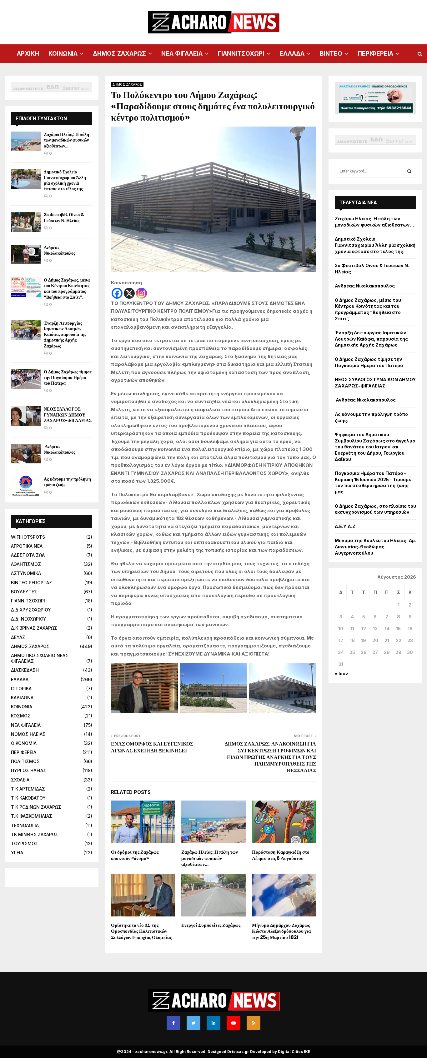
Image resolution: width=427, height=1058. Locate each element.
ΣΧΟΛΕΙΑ (20, 779)
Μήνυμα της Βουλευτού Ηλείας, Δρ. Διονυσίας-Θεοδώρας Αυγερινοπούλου (375, 546)
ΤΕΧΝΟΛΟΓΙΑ (25, 825)
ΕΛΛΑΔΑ (291, 53)
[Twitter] (193, 1023)
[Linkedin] (213, 1023)
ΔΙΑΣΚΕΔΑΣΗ (25, 670)
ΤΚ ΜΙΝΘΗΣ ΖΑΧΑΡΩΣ (34, 834)
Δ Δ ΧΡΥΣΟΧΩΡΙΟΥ (31, 609)
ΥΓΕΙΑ (17, 852)
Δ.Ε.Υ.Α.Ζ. (346, 526)
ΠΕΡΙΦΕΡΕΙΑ (375, 53)
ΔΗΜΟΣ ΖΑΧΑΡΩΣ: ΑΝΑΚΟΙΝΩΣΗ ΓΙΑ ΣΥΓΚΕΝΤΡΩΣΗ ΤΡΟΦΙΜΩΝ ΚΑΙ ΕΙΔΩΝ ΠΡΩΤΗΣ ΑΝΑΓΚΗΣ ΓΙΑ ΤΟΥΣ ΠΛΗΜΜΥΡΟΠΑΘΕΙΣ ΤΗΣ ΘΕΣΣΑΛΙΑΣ (270, 757)
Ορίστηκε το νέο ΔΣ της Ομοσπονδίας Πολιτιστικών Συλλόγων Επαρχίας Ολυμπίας (141, 931)
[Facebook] (117, 293)
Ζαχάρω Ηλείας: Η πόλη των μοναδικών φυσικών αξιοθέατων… (209, 858)
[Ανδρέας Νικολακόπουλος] (26, 254)
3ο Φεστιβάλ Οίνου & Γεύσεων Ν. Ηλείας (64, 217)
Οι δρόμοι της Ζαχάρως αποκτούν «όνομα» (134, 855)
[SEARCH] (409, 171)
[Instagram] (141, 293)
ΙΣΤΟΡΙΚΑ (21, 688)
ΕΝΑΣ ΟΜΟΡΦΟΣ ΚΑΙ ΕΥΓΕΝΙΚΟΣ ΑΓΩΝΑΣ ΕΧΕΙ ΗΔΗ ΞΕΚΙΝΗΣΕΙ (152, 747)
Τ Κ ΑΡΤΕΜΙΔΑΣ (28, 788)
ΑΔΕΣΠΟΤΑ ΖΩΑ (28, 555)
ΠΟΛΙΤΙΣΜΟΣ (25, 761)
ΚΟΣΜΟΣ (21, 715)
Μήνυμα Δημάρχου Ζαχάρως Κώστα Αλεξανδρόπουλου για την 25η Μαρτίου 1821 (281, 931)
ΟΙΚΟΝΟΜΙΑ (24, 743)
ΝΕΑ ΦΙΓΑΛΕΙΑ (182, 53)
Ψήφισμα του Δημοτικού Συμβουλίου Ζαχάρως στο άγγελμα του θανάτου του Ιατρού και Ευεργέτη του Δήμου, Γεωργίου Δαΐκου (375, 447)
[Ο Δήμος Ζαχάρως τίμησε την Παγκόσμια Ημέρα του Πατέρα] (26, 379)
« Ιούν (341, 673)
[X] (129, 293)
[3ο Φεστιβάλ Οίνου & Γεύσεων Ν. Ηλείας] (26, 222)
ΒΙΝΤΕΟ (331, 53)
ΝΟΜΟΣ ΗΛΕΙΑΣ (28, 734)
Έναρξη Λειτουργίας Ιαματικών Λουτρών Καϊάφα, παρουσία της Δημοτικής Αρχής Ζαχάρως (65, 334)
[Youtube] (233, 1023)
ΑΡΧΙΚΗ (28, 53)
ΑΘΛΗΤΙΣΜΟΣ (26, 564)
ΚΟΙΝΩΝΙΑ (63, 53)
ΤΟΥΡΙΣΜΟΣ (24, 843)
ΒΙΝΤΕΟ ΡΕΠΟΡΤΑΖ (31, 582)
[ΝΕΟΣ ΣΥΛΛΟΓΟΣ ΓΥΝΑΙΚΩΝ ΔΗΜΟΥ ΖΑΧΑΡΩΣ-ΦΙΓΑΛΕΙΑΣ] (26, 416)
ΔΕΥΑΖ (18, 637)
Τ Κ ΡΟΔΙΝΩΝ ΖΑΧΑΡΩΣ (36, 807)
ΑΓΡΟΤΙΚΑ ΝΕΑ (27, 546)
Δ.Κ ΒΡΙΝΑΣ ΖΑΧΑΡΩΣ (34, 628)
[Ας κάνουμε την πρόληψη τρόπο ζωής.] (26, 486)
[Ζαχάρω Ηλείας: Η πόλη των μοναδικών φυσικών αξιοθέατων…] (26, 141)
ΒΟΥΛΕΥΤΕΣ (24, 591)
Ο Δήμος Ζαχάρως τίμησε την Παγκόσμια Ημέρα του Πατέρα (68, 377)
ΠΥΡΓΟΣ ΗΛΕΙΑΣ (28, 770)
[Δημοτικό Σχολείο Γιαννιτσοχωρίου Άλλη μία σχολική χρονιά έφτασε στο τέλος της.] (26, 179)
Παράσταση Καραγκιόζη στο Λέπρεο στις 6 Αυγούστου (280, 855)
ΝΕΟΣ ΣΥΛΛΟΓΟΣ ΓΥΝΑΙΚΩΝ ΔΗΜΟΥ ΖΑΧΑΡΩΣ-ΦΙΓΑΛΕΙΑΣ (68, 414)
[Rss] (253, 1023)
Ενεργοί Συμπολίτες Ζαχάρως (210, 925)
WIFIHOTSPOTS (28, 537)
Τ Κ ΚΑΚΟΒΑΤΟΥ (28, 798)
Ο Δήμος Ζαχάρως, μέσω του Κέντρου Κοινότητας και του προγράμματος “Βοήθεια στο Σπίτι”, (67, 288)
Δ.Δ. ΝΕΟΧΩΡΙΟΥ (28, 618)
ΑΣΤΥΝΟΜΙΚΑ (26, 573)
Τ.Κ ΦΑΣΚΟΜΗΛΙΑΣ (31, 816)
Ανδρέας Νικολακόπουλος (60, 250)
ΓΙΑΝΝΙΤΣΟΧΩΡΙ (241, 53)
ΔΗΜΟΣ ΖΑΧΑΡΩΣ (119, 53)
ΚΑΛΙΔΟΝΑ (22, 697)
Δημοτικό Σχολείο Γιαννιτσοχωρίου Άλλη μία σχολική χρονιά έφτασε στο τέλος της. (65, 180)
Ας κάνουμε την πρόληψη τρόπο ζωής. (67, 482)
